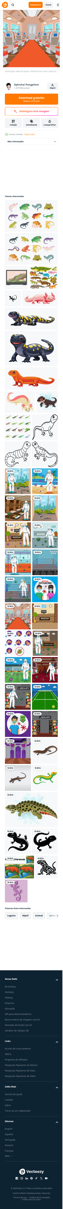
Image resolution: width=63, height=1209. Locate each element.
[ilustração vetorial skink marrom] (18, 1126)
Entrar (48, 5)
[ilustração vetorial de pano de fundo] (18, 1018)
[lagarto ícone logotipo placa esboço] (43, 298)
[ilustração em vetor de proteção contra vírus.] (18, 1045)
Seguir (53, 88)
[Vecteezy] (5, 5)
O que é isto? (29, 134)
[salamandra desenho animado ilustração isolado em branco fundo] (31, 372)
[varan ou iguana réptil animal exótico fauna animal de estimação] (20, 426)
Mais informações (15, 141)
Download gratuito (31, 99)
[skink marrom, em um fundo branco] (18, 1153)
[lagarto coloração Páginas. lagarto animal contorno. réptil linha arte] (18, 478)
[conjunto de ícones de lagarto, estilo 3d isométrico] (41, 451)
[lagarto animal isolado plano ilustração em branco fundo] (17, 1180)
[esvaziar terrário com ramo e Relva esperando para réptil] (16, 277)
